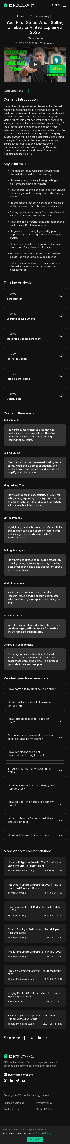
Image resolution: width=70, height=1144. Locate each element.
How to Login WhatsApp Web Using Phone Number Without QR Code (32, 1017)
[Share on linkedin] (11, 1080)
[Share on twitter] (5, 1080)
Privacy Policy (44, 1102)
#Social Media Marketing (21, 870)
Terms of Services (14, 1102)
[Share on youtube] (23, 1080)
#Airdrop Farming (17, 892)
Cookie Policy (11, 1109)
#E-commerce (35, 38)
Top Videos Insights (41, 16)
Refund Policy (44, 1109)
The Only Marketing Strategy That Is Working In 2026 (34, 972)
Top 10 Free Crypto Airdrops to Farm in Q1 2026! (35, 951)
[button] (55, 5)
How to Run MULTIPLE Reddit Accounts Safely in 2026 (34, 909)
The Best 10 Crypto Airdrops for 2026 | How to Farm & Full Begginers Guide (34, 886)
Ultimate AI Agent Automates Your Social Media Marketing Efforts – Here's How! (34, 864)
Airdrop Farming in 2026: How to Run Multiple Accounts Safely (33, 931)
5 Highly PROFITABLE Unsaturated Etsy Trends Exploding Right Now (34, 995)
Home (20, 16)
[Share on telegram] (17, 1080)
